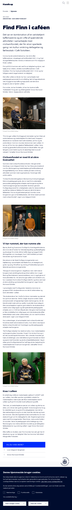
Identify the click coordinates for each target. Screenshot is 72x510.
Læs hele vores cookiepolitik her (52, 481)
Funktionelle (25, 492)
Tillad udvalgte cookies (12, 503)
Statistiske (38, 492)
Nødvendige (10, 492)
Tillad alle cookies (36, 503)
